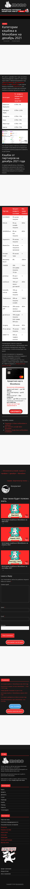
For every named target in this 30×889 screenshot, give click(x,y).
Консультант (7, 41)
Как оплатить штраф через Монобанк (13, 427)
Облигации (4, 837)
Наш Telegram (15, 706)
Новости (3, 807)
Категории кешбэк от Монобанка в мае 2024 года (14, 684)
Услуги (2, 797)
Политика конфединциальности (9, 822)
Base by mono (5, 842)
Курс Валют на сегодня (15, 642)
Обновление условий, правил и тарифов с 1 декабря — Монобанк (13, 472)
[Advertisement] (15, 60)
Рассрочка (4, 827)
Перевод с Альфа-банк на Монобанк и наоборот (16, 431)
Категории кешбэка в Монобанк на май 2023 (14, 520)
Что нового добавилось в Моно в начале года (13, 697)
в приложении (17, 86)
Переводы (3, 799)
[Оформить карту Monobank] (9, 847)
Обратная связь (5, 819)
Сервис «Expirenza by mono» (18, 481)
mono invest (4, 832)
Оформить (16, 411)
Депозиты (3, 794)
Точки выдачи (4, 810)
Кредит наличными (6, 868)
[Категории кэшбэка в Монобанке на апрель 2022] (15, 528)
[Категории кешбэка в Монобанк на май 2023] (15, 505)
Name (3, 607)
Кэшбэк (4, 23)
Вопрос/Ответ (5, 871)
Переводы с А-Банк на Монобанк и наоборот (16, 424)
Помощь (3, 805)
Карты (2, 789)
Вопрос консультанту (15, 711)
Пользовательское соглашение (9, 824)
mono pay (4, 835)
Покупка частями (6, 830)
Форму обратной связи (18, 780)
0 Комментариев (16, 41)
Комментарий (5, 584)
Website (3, 625)
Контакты (3, 774)
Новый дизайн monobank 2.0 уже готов (11, 690)
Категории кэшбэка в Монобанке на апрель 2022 (15, 544)
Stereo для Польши (6, 840)
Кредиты (3, 792)
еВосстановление (6, 874)
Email (3, 616)
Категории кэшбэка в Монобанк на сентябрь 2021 (14, 567)
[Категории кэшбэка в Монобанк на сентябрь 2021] (15, 551)
